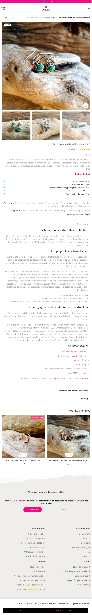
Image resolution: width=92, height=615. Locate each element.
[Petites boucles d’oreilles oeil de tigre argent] (68, 436)
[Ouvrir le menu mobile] (89, 8)
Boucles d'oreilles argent (45, 17)
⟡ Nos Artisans (38, 571)
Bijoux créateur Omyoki (32, 210)
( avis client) (72, 149)
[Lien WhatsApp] (70, 214)
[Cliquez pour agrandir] (85, 106)
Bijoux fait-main (70, 210)
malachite (75, 356)
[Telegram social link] (67, 214)
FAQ (88, 552)
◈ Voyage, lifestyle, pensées (77, 580)
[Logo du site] (46, 8)
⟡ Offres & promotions (34, 552)
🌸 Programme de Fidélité (33, 543)
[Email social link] (76, 214)
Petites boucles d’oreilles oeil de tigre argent (69, 460)
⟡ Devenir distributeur (35, 556)
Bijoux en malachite (53, 210)
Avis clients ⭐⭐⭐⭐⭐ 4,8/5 (31, 589)
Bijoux (30, 17)
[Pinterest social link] (73, 214)
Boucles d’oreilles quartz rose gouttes (23, 460)
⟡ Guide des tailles (36, 534)
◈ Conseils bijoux (82, 576)
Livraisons (85, 543)
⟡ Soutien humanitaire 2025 (32, 580)
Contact (86, 556)
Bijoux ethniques (52, 203)
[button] (87, 66)
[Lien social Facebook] (79, 214)
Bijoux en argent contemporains (29, 203)
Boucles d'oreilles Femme (65, 206)
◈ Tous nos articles (81, 567)
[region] (46, 607)
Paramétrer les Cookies (62, 610)
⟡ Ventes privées (37, 547)
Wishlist (86, 538)
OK (20, 610)
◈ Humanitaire (83, 584)
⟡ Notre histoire (37, 567)
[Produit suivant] (3, 17)
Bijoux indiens (67, 203)
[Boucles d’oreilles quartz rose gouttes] (23, 436)
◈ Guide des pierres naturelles (76, 571)
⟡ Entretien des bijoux (35, 538)
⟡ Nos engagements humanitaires (29, 576)
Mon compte (84, 534)
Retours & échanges (81, 547)
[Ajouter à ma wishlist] (5, 25)
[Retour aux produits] (6, 17)
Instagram (55, 378)
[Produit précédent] (9, 17)
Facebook (82, 378)
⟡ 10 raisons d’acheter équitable (30, 584)
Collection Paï (84, 206)
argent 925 (23, 340)
